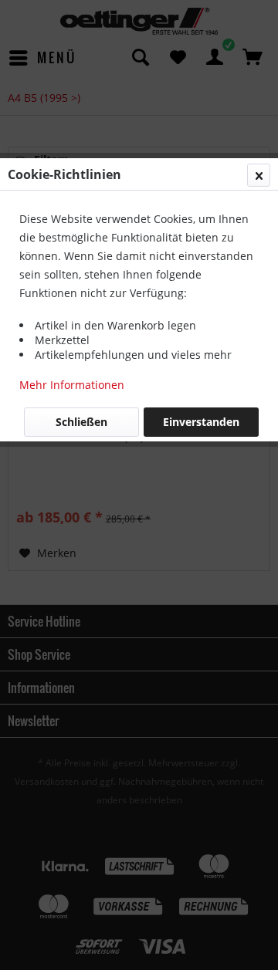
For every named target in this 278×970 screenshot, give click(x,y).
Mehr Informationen (71, 384)
